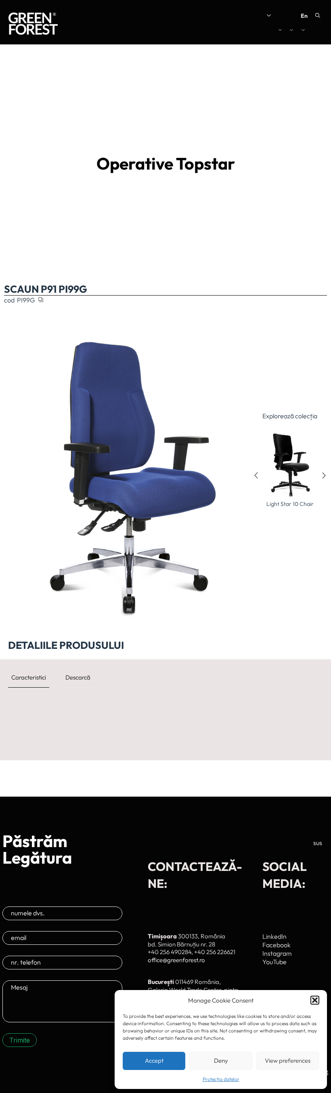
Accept (154, 1060)
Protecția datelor (221, 1079)
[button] (315, 1000)
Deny (221, 1060)
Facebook (276, 945)
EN (304, 15)
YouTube (274, 962)
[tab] (28, 677)
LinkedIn (274, 936)
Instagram (277, 953)
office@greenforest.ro (176, 960)
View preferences (287, 1060)
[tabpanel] (165, 706)
